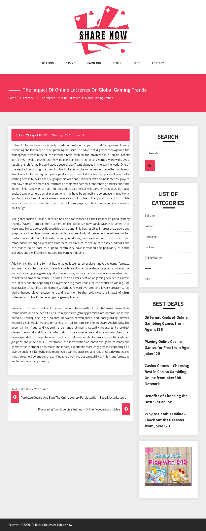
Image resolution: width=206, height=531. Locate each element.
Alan (21, 135)
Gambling (94, 63)
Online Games (154, 257)
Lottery (158, 63)
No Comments (77, 135)
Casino (70, 63)
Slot (136, 63)
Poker (117, 63)
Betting (48, 63)
